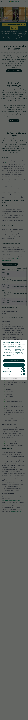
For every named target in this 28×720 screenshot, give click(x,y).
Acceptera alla (14, 360)
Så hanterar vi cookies (9, 357)
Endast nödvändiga (14, 365)
